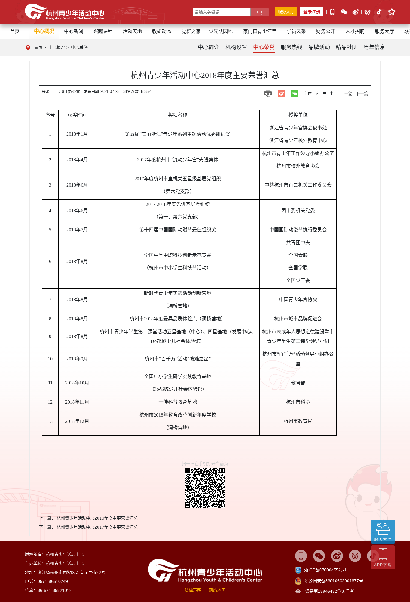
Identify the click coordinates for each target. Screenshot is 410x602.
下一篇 (362, 93)
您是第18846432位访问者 (329, 591)
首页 (15, 31)
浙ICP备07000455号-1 (325, 570)
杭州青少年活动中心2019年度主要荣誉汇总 (97, 518)
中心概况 (56, 47)
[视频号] (367, 12)
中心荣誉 (79, 47)
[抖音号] (379, 12)
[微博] (356, 11)
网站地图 (217, 590)
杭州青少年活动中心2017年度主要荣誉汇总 (97, 527)
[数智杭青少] (301, 555)
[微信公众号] (344, 11)
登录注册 (311, 11)
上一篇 (346, 93)
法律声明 (193, 590)
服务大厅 (286, 11)
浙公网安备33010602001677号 (333, 580)
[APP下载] (332, 11)
